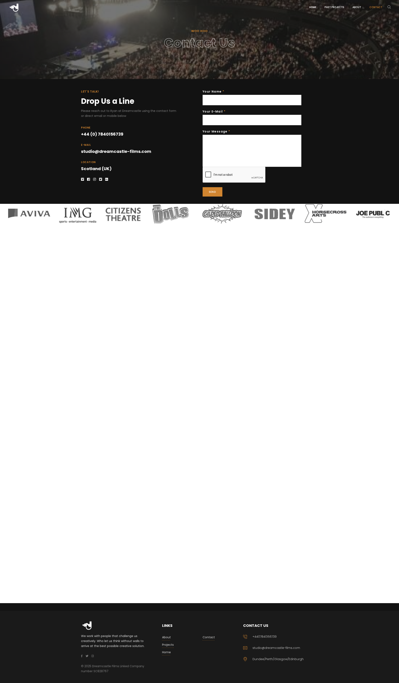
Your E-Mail (214, 111)
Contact (209, 637)
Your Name (213, 91)
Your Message (216, 131)
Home (166, 652)
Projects (168, 645)
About (166, 637)
